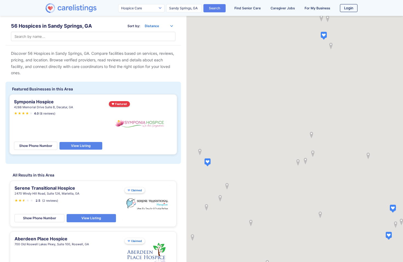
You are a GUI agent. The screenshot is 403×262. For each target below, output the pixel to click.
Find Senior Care (247, 8)
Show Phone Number (35, 146)
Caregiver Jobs (283, 8)
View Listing (81, 146)
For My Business (317, 8)
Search (214, 8)
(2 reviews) (50, 201)
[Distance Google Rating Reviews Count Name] (158, 26)
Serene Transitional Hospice (45, 188)
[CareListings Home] (87, 8)
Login (348, 8)
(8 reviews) (47, 113)
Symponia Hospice (34, 101)
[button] (207, 162)
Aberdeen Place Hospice (41, 238)
